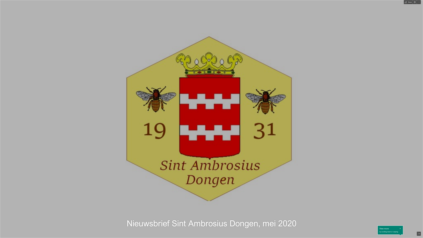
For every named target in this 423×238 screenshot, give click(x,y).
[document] (211, 119)
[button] (408, 2)
